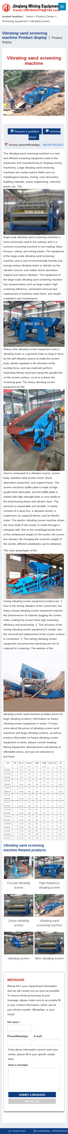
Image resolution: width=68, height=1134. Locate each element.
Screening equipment (15, 21)
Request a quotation (27, 131)
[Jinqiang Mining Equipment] (18, 8)
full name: (14, 1022)
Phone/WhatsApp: (17, 1036)
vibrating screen (40, 21)
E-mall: (38, 1036)
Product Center (45, 16)
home (29, 16)
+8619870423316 (52, 144)
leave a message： (19, 1065)
